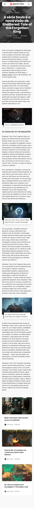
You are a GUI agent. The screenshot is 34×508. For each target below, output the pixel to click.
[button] (5, 4)
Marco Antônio (13, 36)
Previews (16, 12)
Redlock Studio (7, 75)
